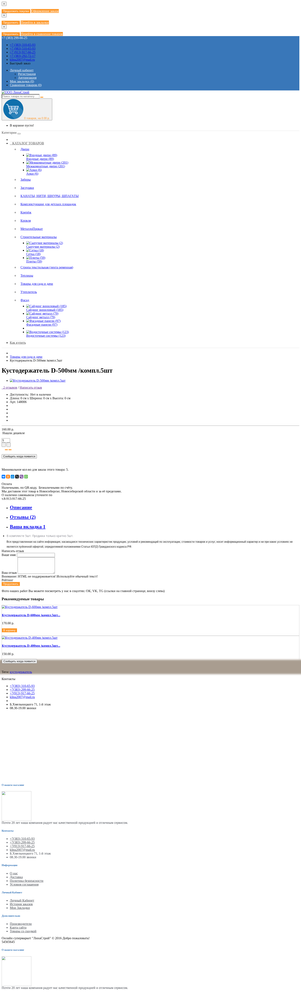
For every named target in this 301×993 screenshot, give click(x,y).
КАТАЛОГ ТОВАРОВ (27, 143)
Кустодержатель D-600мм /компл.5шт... (31, 615)
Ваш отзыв (9, 572)
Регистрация (27, 74)
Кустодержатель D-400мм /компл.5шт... (31, 645)
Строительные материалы (38, 237)
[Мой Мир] (12, 476)
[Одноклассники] (8, 476)
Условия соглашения (24, 884)
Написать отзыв (31, 387)
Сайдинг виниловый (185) (44, 310)
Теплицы (26, 275)
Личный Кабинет (22, 900)
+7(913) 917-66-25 (22, 693)
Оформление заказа (45, 11)
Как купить (18, 342)
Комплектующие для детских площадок (48, 204)
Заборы (25, 179)
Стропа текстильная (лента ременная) (46, 267)
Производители (21, 924)
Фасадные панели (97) (41, 324)
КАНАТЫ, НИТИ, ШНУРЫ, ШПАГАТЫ (49, 196)
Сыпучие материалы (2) (43, 246)
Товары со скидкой (23, 931)
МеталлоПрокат (31, 229)
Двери (24, 149)
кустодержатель (21, 672)
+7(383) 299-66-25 (22, 689)
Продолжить (10, 22)
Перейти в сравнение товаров (42, 34)
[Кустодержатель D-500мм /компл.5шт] (38, 380)
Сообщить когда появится (19, 456)
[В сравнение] (10, 449)
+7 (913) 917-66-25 (22, 52)
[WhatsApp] (26, 476)
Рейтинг (7, 580)
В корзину (9, 630)
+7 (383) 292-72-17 (22, 56)
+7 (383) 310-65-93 (22, 45)
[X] (17, 476)
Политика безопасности (26, 880)
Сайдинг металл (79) (40, 317)
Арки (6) (32, 173)
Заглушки (27, 187)
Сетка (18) (33, 254)
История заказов (21, 904)
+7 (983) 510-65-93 (22, 48)
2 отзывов (9, 387)
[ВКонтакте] (3, 476)
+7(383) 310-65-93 (22, 686)
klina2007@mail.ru (22, 59)
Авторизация (27, 77)
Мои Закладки (20, 908)
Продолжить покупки (16, 11)
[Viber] (21, 476)
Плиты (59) (34, 261)
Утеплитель (28, 292)
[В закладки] (6, 449)
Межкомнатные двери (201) (45, 166)
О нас (14, 873)
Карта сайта (18, 927)
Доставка (16, 877)
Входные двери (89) (40, 159)
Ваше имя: (9, 555)
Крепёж (25, 212)
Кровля (25, 220)
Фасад (24, 300)
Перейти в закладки (35, 22)
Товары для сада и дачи (36, 283)
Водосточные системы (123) (46, 335)
